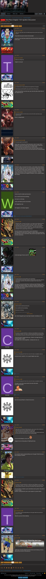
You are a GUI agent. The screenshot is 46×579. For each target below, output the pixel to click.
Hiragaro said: (18, 427)
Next (20, 25)
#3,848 (43, 219)
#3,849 (43, 247)
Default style (4, 573)
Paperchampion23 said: (20, 140)
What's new (15, 13)
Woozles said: (18, 303)
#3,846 (43, 164)
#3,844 (43, 109)
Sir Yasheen (7, 100)
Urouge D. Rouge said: (19, 84)
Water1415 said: (18, 30)
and (20, 477)
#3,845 (43, 137)
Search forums (7, 15)
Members (22, 13)
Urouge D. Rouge (7, 46)
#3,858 (43, 480)
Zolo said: (17, 537)
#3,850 (43, 274)
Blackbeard (7, 367)
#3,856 (43, 424)
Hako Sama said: (18, 57)
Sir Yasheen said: (18, 112)
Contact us (27, 573)
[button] (11, 14)
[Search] (44, 14)
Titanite (7, 183)
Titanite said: (18, 221)
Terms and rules (32, 573)
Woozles (7, 210)
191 (8, 25)
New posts (2, 15)
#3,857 (43, 452)
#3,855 (43, 397)
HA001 (7, 237)
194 (15, 25)
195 (17, 25)
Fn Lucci (7, 553)
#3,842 (43, 55)
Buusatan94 (7, 319)
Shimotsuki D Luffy (7, 265)
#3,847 (43, 192)
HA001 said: (18, 276)
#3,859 (43, 508)
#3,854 (43, 376)
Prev (2, 25)
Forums (3, 13)
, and (24, 216)
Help (42, 573)
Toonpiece (7, 73)
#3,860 (43, 535)
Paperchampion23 (7, 443)
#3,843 (43, 82)
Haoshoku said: (18, 352)
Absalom (2, 21)
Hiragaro (7, 156)
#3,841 (43, 28)
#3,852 (43, 328)
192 (10, 25)
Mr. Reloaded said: (19, 510)
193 (12, 25)
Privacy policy (38, 573)
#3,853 (43, 349)
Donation (8, 13)
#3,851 (43, 301)
